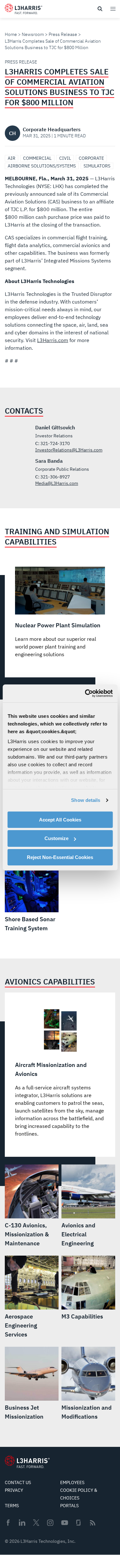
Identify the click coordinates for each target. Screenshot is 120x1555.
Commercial (37, 158)
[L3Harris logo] (23, 10)
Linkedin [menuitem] (22, 1522)
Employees (72, 1482)
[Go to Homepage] (27, 1462)
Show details (85, 800)
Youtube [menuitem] (64, 1522)
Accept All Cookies (60, 819)
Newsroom (33, 34)
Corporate (91, 158)
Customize (56, 838)
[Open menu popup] (112, 8)
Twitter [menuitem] (36, 1522)
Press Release (63, 34)
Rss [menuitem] (92, 1522)
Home (11, 34)
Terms (12, 1505)
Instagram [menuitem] (50, 1522)
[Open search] (99, 9)
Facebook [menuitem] (8, 1522)
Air (11, 158)
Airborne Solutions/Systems (42, 166)
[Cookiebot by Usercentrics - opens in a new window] (85, 693)
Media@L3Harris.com (56, 483)
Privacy (14, 1490)
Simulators (97, 166)
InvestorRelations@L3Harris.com (68, 450)
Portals (69, 1505)
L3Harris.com (52, 340)
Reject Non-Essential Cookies (60, 857)
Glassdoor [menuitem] (78, 1522)
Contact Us (18, 1482)
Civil (65, 158)
